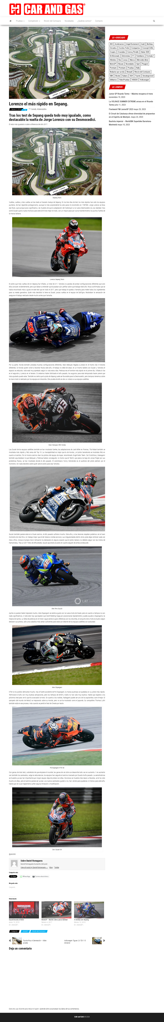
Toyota (137, 76)
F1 (133, 56)
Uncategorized (148, 76)
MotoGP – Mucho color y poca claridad (55, 920)
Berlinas (150, 44)
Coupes (113, 52)
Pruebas (19, 21)
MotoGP (25, 931)
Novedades (69, 21)
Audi (143, 44)
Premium (113, 68)
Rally (138, 68)
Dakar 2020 (145, 52)
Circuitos (113, 48)
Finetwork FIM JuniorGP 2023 (121, 109)
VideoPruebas (124, 80)
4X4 (111, 44)
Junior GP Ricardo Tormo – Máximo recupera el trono (131, 94)
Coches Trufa (124, 48)
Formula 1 (150, 56)
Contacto (99, 21)
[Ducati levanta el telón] (24, 909)
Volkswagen (144, 80)
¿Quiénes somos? (84, 21)
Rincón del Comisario (52, 21)
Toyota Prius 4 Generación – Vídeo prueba (35, 942)
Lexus (125, 60)
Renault (129, 72)
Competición (33, 21)
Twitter (56, 867)
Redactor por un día (117, 72)
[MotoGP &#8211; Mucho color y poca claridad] (56, 909)
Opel (138, 64)
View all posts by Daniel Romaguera (34, 867)
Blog (51, 867)
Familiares (140, 56)
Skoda (117, 76)
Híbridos (113, 60)
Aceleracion (119, 44)
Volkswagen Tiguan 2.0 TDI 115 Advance (75, 942)
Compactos (135, 48)
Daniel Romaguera (39, 109)
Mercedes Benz (142, 60)
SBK (111, 76)
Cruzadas (121, 52)
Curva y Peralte (133, 52)
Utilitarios (113, 80)
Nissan (120, 64)
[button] (47, 9)
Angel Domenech (132, 44)
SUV (131, 76)
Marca (132, 60)
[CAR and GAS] (10, 21)
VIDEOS (135, 80)
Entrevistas (126, 56)
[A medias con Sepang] (89, 909)
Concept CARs (147, 48)
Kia (120, 60)
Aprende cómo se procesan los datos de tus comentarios (59, 1009)
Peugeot (145, 64)
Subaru (124, 76)
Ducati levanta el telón (16, 920)
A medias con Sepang (81, 920)
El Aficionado (115, 56)
